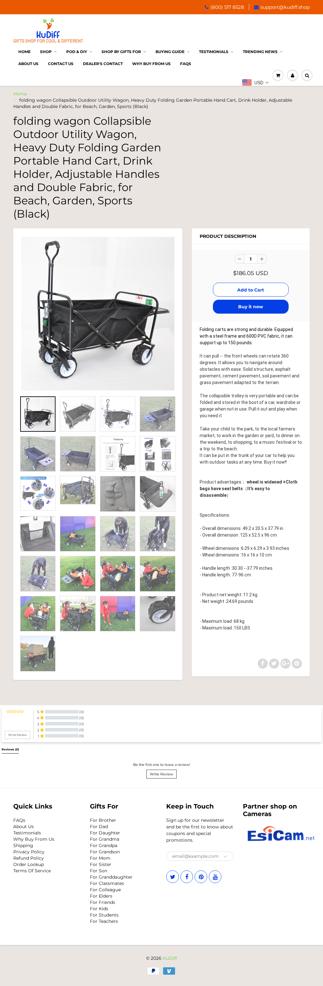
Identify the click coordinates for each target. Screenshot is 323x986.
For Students (104, 915)
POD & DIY (76, 51)
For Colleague (105, 890)
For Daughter (105, 833)
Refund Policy (28, 858)
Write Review (161, 774)
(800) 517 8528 (227, 7)
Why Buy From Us (151, 63)
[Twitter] (172, 876)
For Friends (102, 902)
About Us (28, 63)
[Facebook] (186, 876)
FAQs (19, 820)
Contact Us (60, 63)
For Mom (100, 858)
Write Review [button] (17, 734)
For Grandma (104, 839)
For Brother (103, 820)
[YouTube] (215, 876)
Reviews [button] (10, 749)
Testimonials (213, 51)
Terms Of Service (32, 871)
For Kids (99, 908)
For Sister (100, 864)
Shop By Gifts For (121, 51)
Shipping (23, 845)
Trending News (260, 51)
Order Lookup (28, 864)
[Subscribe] (225, 856)
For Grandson (105, 852)
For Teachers (104, 921)
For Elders (101, 896)
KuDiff (170, 958)
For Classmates (107, 883)
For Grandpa (103, 845)
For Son (98, 871)
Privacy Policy (28, 852)
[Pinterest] (201, 876)
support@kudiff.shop (285, 7)
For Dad (99, 826)
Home (24, 51)
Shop (46, 51)
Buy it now (250, 307)
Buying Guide (170, 51)
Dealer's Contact (103, 63)
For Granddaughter (111, 877)
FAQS (185, 63)
